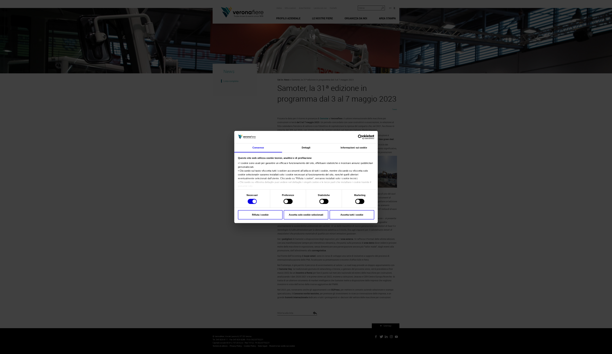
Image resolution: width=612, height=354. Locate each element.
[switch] (288, 201)
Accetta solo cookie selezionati (306, 214)
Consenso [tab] (258, 147)
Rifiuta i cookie (260, 214)
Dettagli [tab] (306, 147)
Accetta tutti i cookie (351, 214)
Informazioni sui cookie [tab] (354, 147)
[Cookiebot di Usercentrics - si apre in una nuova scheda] (360, 137)
